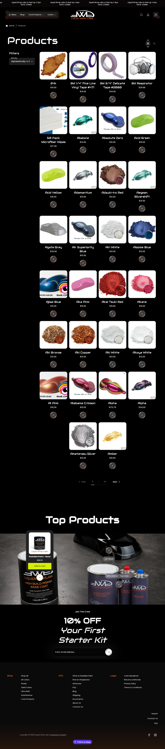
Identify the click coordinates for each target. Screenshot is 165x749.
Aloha (112, 403)
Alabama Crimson (83, 403)
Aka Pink (83, 302)
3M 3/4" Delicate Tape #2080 (112, 85)
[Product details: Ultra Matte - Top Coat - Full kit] (118, 584)
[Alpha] (142, 385)
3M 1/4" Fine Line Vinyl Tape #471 (83, 85)
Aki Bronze (53, 352)
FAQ (74, 687)
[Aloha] (112, 385)
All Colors (25, 679)
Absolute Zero (112, 138)
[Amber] (112, 436)
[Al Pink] (53, 385)
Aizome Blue (142, 247)
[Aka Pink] (83, 284)
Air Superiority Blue (83, 249)
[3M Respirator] (142, 66)
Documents (78, 699)
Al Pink (53, 403)
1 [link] (92, 481)
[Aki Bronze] (53, 335)
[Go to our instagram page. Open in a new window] (155, 735)
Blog (74, 691)
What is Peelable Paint (83, 675)
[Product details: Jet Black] (109, 550)
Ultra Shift (25, 691)
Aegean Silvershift (142, 194)
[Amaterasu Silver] (83, 436)
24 (105, 481)
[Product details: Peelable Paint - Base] (39, 577)
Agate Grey (53, 247)
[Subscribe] (108, 652)
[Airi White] (112, 229)
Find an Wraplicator (81, 679)
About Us (77, 703)
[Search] (141, 14)
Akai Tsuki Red (112, 302)
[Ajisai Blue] (53, 284)
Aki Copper (83, 352)
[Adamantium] (83, 175)
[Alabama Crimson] (83, 385)
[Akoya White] (142, 335)
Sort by (14, 58)
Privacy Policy (130, 683)
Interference (26, 695)
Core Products (27, 699)
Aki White (112, 352)
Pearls (24, 683)
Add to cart (39, 566)
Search (154, 713)
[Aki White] (112, 335)
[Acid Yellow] (53, 175)
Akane (142, 302)
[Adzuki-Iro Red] (112, 175)
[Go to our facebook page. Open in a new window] (149, 735)
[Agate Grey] (53, 229)
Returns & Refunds (132, 679)
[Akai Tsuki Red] (112, 284)
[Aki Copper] (83, 335)
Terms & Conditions (133, 687)
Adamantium (83, 192)
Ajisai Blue (53, 302)
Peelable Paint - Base (39, 556)
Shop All (24, 675)
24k (53, 83)
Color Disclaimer (131, 675)
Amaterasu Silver (83, 453)
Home (11, 26)
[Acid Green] (142, 120)
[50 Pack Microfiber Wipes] (53, 120)
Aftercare (77, 683)
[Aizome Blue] (142, 229)
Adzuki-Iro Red (112, 192)
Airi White (112, 247)
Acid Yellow (53, 192)
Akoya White (142, 352)
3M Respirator (142, 83)
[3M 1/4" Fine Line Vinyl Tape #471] (83, 66)
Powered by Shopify (58, 735)
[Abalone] (83, 120)
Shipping (76, 695)
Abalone (83, 138)
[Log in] (148, 14)
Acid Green (142, 138)
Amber (112, 453)
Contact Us (78, 707)
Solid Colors (26, 687)
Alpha (142, 403)
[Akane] (142, 284)
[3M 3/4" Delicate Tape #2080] (112, 66)
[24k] (53, 66)
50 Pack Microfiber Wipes (53, 140)
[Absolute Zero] (112, 120)
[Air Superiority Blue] (83, 229)
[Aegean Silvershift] (142, 175)
